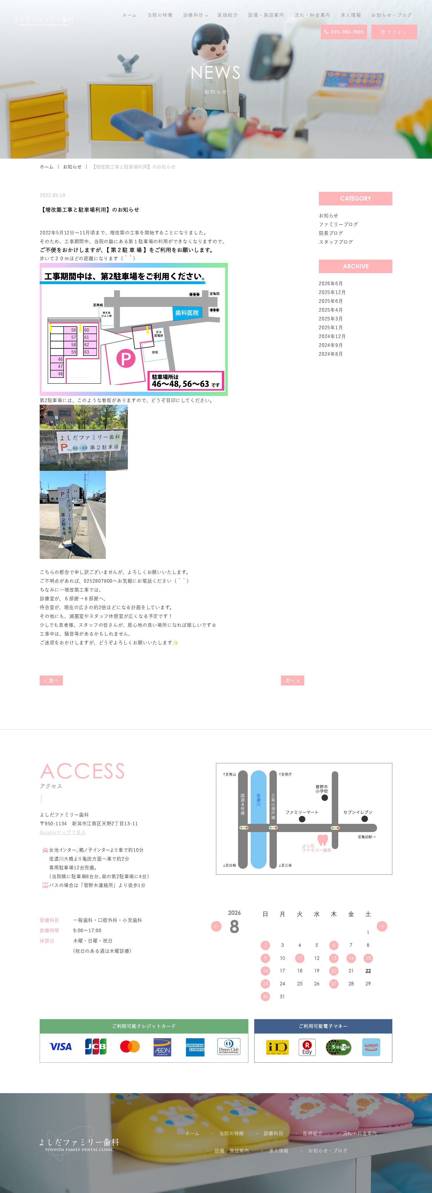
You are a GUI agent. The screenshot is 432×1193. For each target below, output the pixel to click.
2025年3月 (331, 318)
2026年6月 (331, 283)
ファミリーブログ (338, 224)
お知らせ (391, 15)
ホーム (129, 15)
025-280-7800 (347, 32)
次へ (290, 680)
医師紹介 (227, 15)
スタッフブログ (336, 242)
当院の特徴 (160, 15)
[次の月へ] (382, 926)
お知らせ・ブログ (327, 1150)
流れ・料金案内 (312, 15)
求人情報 (351, 15)
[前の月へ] (216, 926)
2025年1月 (331, 327)
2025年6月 (331, 301)
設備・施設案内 (266, 15)
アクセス (397, 32)
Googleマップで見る (63, 832)
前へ (54, 680)
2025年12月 (332, 292)
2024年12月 (332, 336)
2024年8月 (331, 354)
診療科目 (193, 15)
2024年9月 (331, 345)
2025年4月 (331, 310)
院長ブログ (331, 233)
